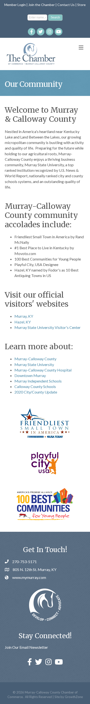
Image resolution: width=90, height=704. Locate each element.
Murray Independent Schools (38, 381)
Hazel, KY (22, 322)
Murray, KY (23, 316)
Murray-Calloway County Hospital (43, 370)
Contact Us (66, 5)
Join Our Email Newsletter (26, 647)
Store (81, 5)
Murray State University (34, 364)
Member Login (15, 5)
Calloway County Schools (35, 386)
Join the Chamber (41, 5)
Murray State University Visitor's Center (47, 327)
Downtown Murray (30, 375)
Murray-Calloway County (35, 358)
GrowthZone (74, 697)
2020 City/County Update (35, 392)
